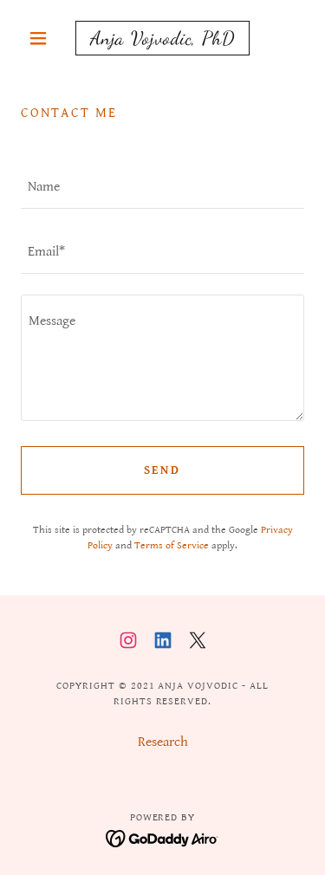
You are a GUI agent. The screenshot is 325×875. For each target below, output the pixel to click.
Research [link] (163, 742)
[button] (42, 38)
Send (163, 470)
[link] (162, 38)
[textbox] (162, 187)
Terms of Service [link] (171, 545)
